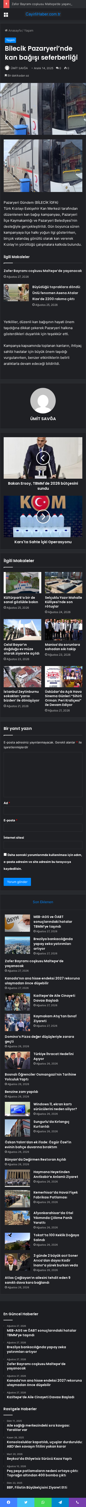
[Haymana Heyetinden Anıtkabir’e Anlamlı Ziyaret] (17, 1178)
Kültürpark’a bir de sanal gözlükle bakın (21, 599)
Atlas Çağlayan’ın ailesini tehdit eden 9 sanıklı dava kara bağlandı (37, 1280)
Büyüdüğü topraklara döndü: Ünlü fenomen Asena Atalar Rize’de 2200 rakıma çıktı (56, 293)
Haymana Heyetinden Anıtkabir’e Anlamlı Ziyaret (55, 1174)
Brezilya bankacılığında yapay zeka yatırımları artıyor (53, 944)
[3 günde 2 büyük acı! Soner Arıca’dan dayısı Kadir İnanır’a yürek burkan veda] (17, 1262)
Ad (7, 803)
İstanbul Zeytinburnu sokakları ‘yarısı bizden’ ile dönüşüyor (21, 696)
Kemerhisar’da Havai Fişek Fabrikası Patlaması (55, 1195)
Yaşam (28, 30)
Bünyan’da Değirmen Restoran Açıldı (35, 1159)
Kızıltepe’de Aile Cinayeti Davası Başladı (54, 998)
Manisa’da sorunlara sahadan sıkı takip (62, 646)
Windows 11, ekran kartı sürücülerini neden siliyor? (55, 1106)
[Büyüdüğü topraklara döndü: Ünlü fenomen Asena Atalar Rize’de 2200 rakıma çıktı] (16, 292)
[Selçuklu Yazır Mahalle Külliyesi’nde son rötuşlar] (64, 582)
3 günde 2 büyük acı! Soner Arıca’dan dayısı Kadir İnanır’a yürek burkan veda (55, 1260)
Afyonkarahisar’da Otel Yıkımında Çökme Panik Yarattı (53, 1218)
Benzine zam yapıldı (21, 1091)
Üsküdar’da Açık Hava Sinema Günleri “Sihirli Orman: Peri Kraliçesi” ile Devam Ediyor (63, 698)
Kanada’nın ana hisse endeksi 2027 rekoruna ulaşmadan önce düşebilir (42, 980)
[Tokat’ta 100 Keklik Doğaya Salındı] (17, 1241)
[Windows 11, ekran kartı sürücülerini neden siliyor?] (17, 1109)
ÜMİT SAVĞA (19, 68)
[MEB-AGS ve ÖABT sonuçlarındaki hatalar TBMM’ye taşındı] (17, 923)
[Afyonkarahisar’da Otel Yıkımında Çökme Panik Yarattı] (17, 1218)
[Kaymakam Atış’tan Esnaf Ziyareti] (17, 1022)
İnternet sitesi (14, 837)
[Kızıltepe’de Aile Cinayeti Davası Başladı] (17, 1002)
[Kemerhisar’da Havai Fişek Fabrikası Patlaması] (17, 1198)
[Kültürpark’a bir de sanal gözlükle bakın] (22, 582)
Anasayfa (15, 30)
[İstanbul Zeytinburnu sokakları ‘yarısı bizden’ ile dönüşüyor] (22, 676)
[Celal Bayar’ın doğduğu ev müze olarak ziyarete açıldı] (22, 629)
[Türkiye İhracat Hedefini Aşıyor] (17, 1060)
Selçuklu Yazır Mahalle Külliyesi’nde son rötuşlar (63, 602)
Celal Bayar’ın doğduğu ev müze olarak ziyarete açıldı (21, 649)
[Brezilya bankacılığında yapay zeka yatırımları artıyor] (17, 945)
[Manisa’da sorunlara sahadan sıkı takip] (64, 629)
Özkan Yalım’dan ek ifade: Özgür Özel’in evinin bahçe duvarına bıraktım (38, 1144)
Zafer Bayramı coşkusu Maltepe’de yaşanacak (44, 4)
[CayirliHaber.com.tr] (43, 14)
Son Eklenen (43, 902)
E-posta (10, 820)
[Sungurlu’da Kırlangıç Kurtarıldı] (17, 1128)
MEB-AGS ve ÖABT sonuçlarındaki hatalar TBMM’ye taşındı (52, 921)
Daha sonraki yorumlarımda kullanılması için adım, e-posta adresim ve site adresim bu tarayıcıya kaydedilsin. (43, 861)
